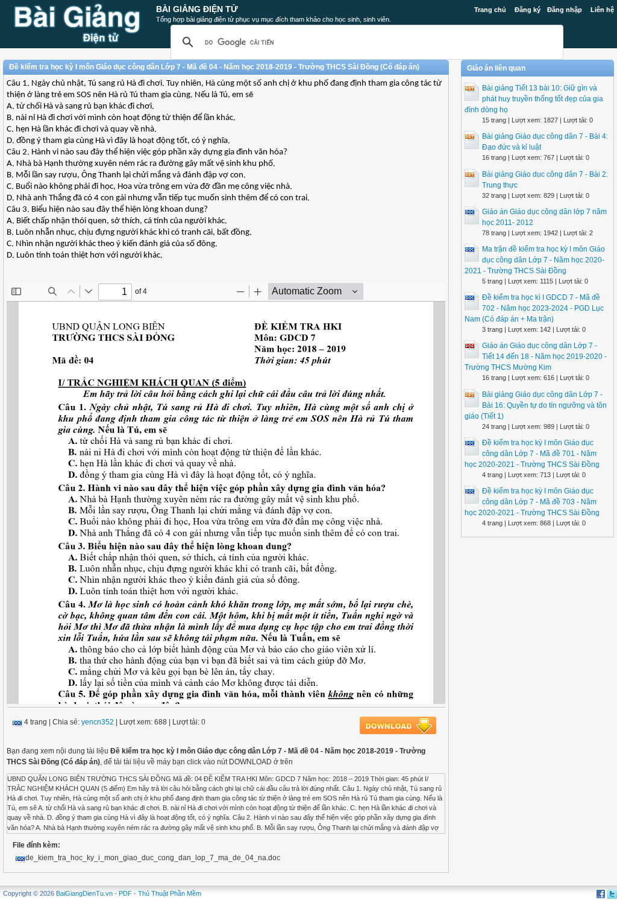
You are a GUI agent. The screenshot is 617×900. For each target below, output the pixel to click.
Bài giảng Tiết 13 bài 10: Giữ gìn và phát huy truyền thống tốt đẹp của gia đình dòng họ (534, 99)
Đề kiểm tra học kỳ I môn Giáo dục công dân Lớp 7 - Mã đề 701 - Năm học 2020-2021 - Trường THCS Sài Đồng (532, 454)
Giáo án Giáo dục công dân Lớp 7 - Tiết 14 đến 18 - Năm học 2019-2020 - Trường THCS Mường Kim (536, 356)
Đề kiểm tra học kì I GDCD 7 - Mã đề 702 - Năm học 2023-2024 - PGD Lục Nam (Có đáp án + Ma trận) (534, 308)
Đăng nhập (564, 9)
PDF (125, 893)
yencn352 (97, 722)
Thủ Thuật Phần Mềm (169, 893)
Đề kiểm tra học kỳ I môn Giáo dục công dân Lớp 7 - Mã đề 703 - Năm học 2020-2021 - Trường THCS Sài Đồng (532, 502)
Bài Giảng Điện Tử (197, 9)
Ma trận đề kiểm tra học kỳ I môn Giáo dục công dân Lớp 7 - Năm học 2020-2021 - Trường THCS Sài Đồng (535, 260)
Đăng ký (527, 9)
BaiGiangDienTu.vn (84, 893)
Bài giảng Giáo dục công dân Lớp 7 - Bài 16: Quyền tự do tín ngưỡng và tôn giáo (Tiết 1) (536, 405)
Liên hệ (602, 9)
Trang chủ (490, 9)
